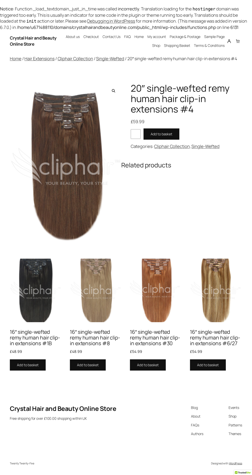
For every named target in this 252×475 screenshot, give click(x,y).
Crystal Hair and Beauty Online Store (33, 41)
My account (156, 36)
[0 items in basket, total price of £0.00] (237, 41)
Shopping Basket (177, 45)
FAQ (127, 36)
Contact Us (111, 36)
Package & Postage (185, 36)
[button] (113, 90)
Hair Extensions (39, 59)
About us (73, 36)
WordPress (235, 463)
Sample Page (214, 36)
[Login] (229, 41)
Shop (156, 45)
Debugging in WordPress (111, 21)
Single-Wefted (110, 59)
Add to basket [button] (28, 364)
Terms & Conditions (209, 45)
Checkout (91, 36)
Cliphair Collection (75, 59)
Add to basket (161, 134)
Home (139, 36)
